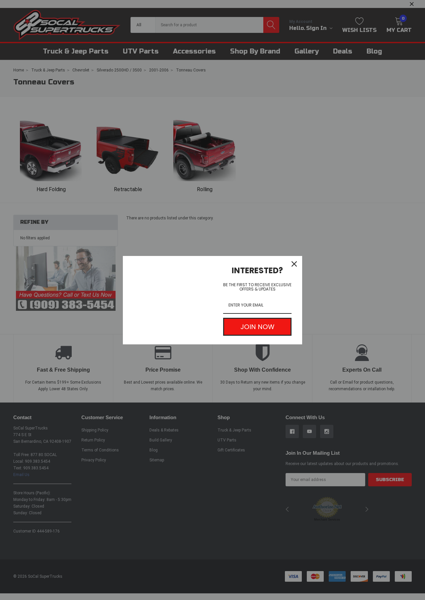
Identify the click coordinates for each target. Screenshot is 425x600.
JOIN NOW (257, 326)
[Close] (294, 264)
